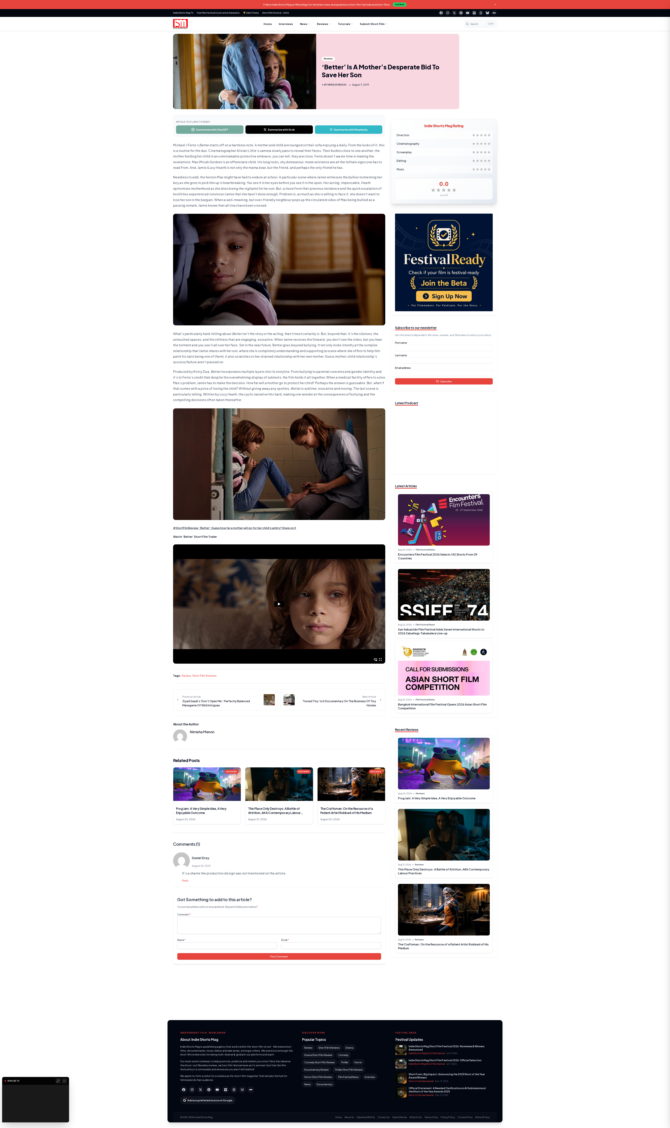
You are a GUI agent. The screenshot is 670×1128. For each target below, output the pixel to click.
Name (181, 939)
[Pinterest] (461, 13)
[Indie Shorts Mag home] (180, 24)
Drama (349, 1047)
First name (401, 342)
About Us (349, 1117)
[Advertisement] (444, 987)
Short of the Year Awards (421, 1081)
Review (186, 675)
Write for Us (416, 1117)
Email (285, 939)
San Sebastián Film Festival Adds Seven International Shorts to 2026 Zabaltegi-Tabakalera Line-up (441, 631)
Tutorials (344, 23)
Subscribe (446, 381)
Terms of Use (431, 1117)
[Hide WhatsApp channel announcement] (495, 4)
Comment (184, 914)
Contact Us (384, 1117)
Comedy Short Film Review (319, 1062)
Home (268, 23)
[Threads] (481, 13)
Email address (403, 367)
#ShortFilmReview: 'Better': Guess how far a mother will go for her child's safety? (227, 528)
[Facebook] (441, 13)
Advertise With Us (366, 1117)
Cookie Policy (465, 1117)
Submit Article (399, 1117)
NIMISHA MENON (336, 84)
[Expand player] (58, 1080)
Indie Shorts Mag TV (183, 13)
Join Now (399, 4)
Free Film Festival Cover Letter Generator (218, 13)
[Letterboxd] (494, 13)
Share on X (289, 528)
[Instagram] (448, 13)
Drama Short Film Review (318, 1055)
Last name (401, 355)
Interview (370, 1076)
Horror (358, 1062)
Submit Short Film (372, 23)
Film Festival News (425, 549)
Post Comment (279, 956)
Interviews (286, 23)
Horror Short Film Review (318, 1076)
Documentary (325, 1084)
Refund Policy (482, 1117)
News (303, 23)
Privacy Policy (448, 1117)
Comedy (343, 1055)
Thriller (344, 1062)
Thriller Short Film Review (349, 1069)
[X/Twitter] (454, 13)
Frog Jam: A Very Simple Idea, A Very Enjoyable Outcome (436, 798)
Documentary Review (316, 1069)
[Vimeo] (474, 13)
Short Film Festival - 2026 (275, 13)
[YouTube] (467, 13)
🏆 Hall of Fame (251, 13)
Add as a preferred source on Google (209, 1100)
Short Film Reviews (204, 675)
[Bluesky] (487, 13)
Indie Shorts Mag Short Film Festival (427, 1053)
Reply (185, 880)
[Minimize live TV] (64, 1080)
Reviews (322, 23)
